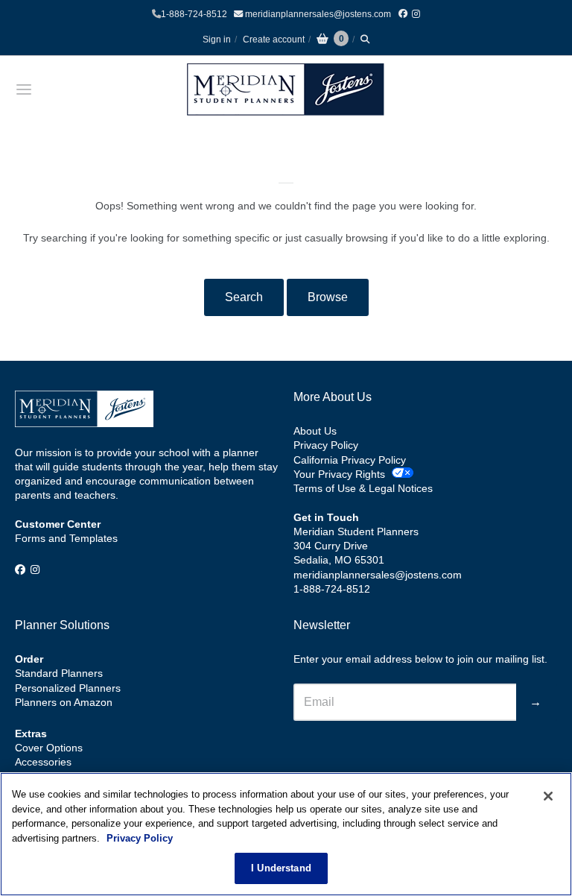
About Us (315, 431)
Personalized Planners (68, 688)
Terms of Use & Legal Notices (363, 488)
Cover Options (49, 748)
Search (244, 297)
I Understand (281, 868)
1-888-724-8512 (194, 14)
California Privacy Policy (349, 460)
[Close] (548, 796)
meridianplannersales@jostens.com (317, 14)
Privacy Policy (325, 445)
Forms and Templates (66, 538)
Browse (328, 297)
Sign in (217, 39)
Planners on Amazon (63, 702)
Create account (274, 39)
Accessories (43, 762)
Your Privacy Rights (339, 474)
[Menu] (69, 89)
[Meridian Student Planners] (286, 89)
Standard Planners (59, 673)
